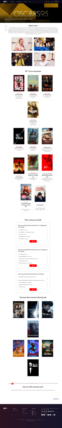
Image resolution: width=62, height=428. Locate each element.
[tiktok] (46, 411)
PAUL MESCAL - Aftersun (24, 238)
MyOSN (56, 1)
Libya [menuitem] (48, 1)
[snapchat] (51, 411)
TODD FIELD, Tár (22, 286)
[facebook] (42, 411)
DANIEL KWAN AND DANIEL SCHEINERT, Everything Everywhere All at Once (31, 280)
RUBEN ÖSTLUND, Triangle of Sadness (26, 284)
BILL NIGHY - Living (23, 234)
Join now (23, 390)
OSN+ (23, 411)
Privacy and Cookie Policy (28, 419)
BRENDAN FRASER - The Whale (25, 236)
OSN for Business (24, 413)
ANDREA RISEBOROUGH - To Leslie (25, 256)
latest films (43, 383)
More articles (56, 398)
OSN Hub (23, 410)
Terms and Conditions (21, 419)
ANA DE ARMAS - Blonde (24, 260)
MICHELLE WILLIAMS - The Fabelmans (26, 263)
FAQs (33, 410)
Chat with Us (35, 413)
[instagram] (44, 411)
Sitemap (42, 419)
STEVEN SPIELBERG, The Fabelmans (26, 282)
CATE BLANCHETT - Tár (23, 254)
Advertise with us (15, 410)
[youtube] (49, 411)
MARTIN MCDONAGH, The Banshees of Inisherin (28, 276)
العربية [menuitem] (53, 1)
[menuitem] (5, 2)
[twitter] (53, 411)
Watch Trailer (18, 93)
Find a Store (35, 414)
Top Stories (34, 419)
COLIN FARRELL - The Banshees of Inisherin (27, 232)
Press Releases (38, 419)
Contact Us (34, 411)
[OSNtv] (5, 408)
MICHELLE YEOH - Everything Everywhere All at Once (29, 258)
